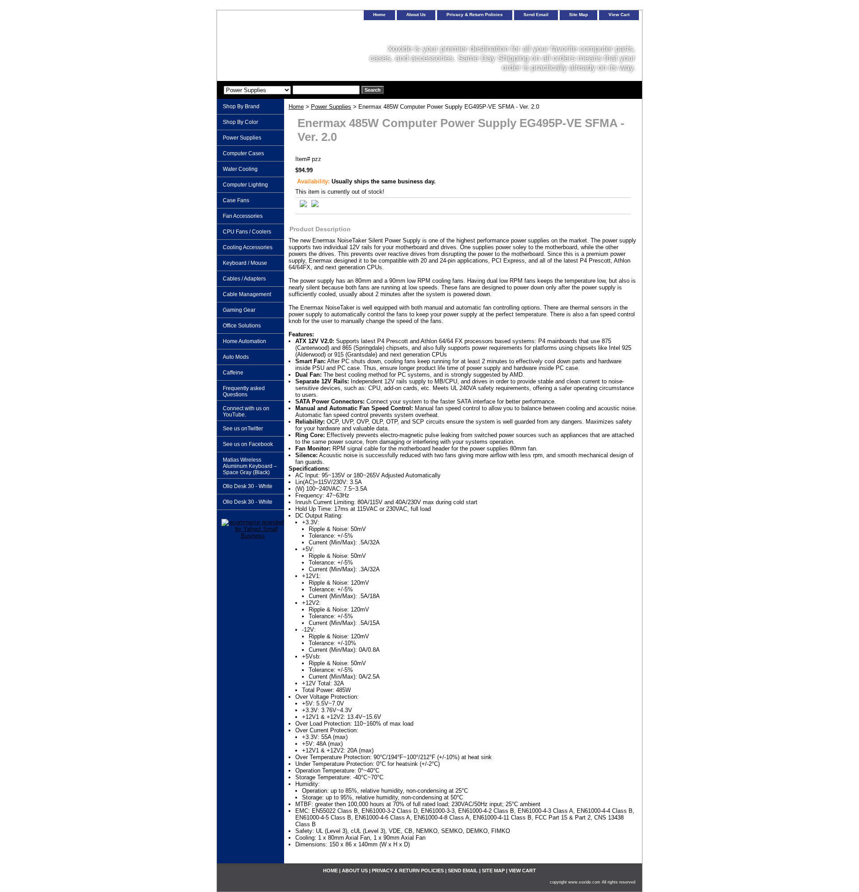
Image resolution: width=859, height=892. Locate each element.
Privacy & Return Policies (475, 14)
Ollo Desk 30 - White (247, 486)
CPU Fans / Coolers (247, 232)
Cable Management (247, 294)
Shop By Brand (241, 106)
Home (296, 106)
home (379, 14)
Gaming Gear (239, 310)
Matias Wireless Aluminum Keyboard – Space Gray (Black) (250, 466)
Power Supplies (331, 106)
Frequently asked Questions (244, 391)
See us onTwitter (243, 428)
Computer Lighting (245, 185)
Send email (536, 14)
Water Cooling (240, 169)
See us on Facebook (248, 444)
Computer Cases (243, 153)
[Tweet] (303, 205)
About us (416, 14)
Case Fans (236, 200)
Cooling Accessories (247, 247)
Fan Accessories (243, 216)
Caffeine (233, 373)
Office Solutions (242, 326)
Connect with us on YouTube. (246, 411)
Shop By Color (240, 122)
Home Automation (244, 341)
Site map (578, 14)
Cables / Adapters (244, 279)
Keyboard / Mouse (245, 263)
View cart (618, 14)
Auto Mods (236, 357)
